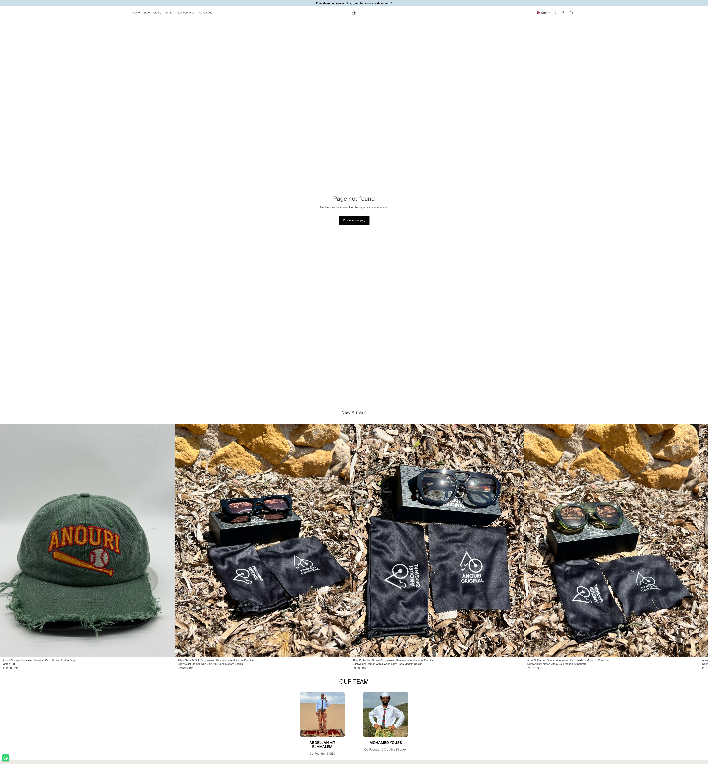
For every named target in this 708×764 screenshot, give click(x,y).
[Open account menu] (563, 13)
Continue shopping (354, 220)
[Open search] (555, 13)
